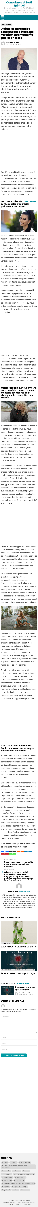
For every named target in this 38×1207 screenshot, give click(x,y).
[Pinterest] (5, 854)
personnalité (21, 1177)
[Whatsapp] (12, 854)
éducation (25, 1190)
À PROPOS (10, 1204)
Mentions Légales (9, 1202)
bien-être (7, 1171)
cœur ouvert (29, 201)
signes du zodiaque (20, 1187)
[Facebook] (5, 851)
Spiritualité (6, 943)
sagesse (7, 1187)
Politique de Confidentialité (26, 1202)
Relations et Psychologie (24, 970)
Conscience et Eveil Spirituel (19, 4)
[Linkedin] (28, 851)
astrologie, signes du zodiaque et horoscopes (14, 1167)
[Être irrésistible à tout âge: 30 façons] (19, 961)
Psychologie (20, 1180)
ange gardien (25, 1163)
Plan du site (27, 1204)
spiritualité (7, 1190)
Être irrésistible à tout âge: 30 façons (19, 973)
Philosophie (6, 970)
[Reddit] (20, 851)
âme (16, 1190)
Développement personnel (25, 1174)
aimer (6, 1163)
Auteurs (18, 1204)
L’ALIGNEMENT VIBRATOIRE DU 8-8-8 (18, 946)
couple (26, 1171)
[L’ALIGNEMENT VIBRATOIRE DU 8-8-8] (19, 932)
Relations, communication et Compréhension (19, 1184)
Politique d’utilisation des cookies (19, 1200)
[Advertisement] (19, 1086)
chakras (17, 1171)
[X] (12, 851)
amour (14, 1163)
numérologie (8, 1177)
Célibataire (7, 1174)
